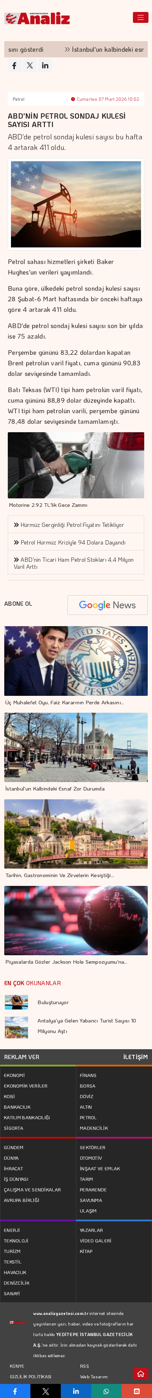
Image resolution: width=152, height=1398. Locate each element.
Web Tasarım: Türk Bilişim (94, 1381)
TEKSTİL (13, 1262)
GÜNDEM (14, 1147)
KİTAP (86, 1251)
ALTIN (86, 1107)
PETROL (88, 1117)
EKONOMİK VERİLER (26, 1086)
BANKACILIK (17, 1107)
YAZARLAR (91, 1230)
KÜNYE (17, 1366)
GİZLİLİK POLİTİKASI (31, 1376)
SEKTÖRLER (93, 1147)
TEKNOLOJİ (16, 1240)
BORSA (88, 1086)
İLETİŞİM (135, 1056)
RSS (84, 1366)
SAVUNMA (91, 1200)
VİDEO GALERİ (96, 1240)
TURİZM (12, 1251)
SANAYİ (12, 1293)
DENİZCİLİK (16, 1283)
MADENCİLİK (94, 1128)
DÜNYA (11, 1158)
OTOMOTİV (91, 1158)
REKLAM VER (21, 1056)
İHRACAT (13, 1168)
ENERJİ (12, 1230)
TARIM (86, 1179)
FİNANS (88, 1075)
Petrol (19, 99)
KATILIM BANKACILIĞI (27, 1117)
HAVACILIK (15, 1272)
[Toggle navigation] (140, 17)
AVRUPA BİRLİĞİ (21, 1200)
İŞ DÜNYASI (16, 1179)
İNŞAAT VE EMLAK (100, 1168)
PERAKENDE (93, 1189)
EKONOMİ (14, 1075)
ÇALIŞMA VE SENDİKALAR (32, 1189)
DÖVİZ (87, 1096)
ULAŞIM (88, 1211)
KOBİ (9, 1096)
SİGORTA (13, 1128)
